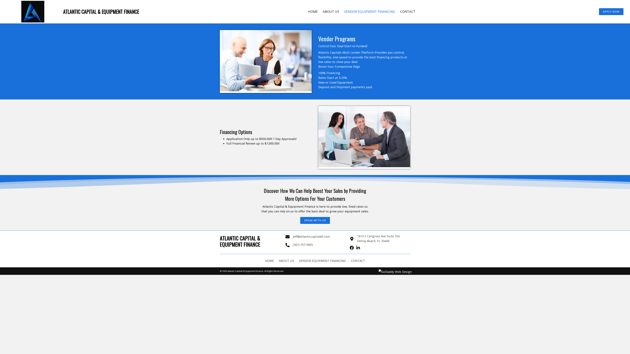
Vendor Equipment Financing (322, 261)
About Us (286, 261)
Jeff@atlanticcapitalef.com (311, 236)
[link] (313, 11)
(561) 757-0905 (303, 245)
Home (269, 261)
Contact (358, 261)
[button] (611, 11)
